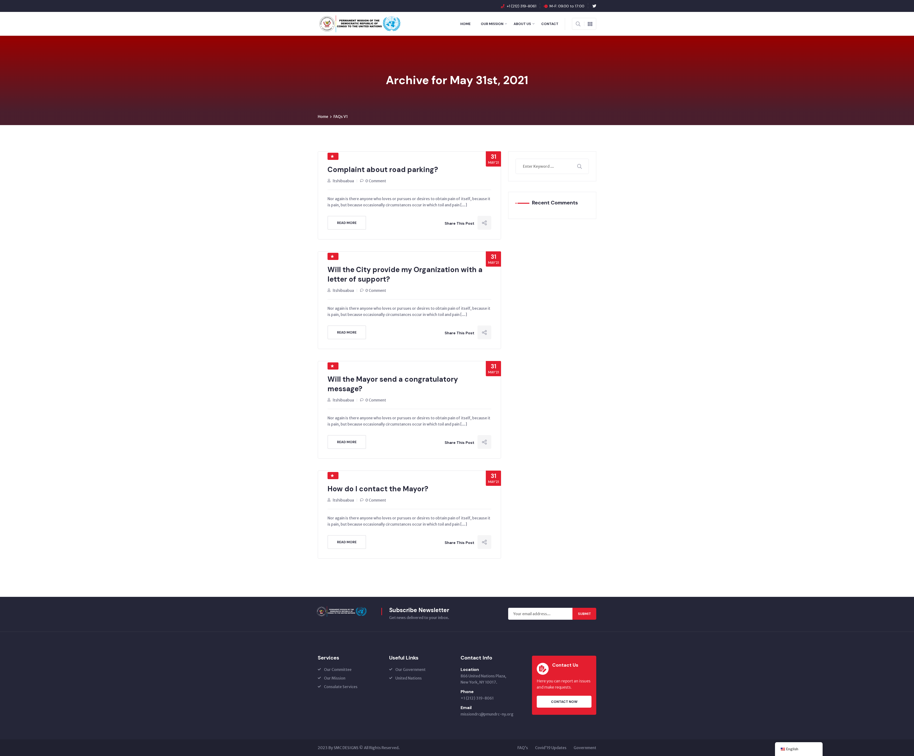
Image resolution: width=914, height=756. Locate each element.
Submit (584, 614)
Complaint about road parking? (383, 169)
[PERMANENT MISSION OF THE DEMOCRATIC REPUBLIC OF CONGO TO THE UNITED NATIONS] (346, 23)
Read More (347, 223)
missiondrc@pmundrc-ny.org (487, 714)
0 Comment (375, 180)
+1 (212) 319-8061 (521, 6)
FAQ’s (522, 747)
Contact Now (564, 702)
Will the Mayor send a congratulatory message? (393, 384)
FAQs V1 (340, 116)
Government (585, 747)
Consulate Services (341, 686)
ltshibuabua (343, 180)
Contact (549, 24)
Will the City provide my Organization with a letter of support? (405, 274)
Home (465, 24)
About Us (522, 24)
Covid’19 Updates (550, 747)
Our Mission (492, 24)
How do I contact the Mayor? (378, 488)
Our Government (410, 669)
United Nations (408, 678)
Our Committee (338, 669)
